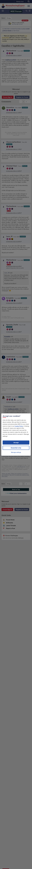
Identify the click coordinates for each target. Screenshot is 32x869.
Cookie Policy (19, 426)
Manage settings (16, 452)
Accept (16, 442)
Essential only (16, 448)
